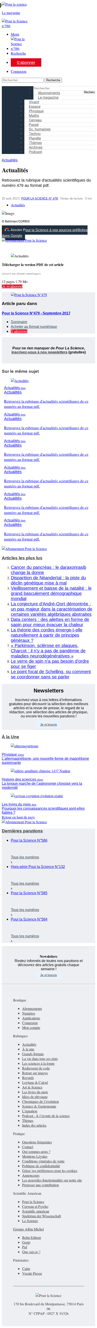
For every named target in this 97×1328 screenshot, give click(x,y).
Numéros (28, 1013)
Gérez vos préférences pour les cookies (49, 1170)
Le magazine (48, 97)
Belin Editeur (31, 1237)
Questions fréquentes (37, 1142)
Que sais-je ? (31, 1251)
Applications (31, 1018)
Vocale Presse (32, 1273)
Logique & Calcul (35, 1082)
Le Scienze (30, 1220)
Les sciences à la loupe (38, 1063)
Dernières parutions (22, 830)
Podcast (35, 152)
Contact (27, 1146)
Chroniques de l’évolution (40, 1101)
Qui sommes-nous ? (36, 1151)
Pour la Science (33, 1201)
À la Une (10, 736)
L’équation (29, 1111)
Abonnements (32, 1008)
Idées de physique (35, 1096)
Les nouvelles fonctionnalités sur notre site (52, 1180)
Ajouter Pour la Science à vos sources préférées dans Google (45, 233)
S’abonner (26, 62)
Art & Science (32, 1087)
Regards (28, 1077)
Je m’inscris (48, 724)
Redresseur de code (36, 1068)
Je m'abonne (12, 286)
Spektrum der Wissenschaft (41, 1215)
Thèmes (27, 1120)
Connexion (18, 71)
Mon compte (31, 1027)
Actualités (10, 160)
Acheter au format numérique (34, 327)
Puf (24, 1247)
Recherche (18, 53)
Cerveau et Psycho (35, 1206)
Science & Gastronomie (39, 1106)
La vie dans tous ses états (40, 1058)
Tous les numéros (25, 857)
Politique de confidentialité (41, 1165)
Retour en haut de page (18, 817)
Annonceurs (30, 1175)
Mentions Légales (34, 1156)
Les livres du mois (35, 1091)
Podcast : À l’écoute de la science (46, 1115)
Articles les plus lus (22, 558)
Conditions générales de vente (43, 1161)
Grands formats (33, 1053)
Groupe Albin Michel (28, 1229)
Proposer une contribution (40, 1184)
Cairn (26, 1268)
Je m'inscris (48, 975)
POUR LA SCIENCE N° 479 (39, 198)
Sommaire (19, 322)
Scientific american (35, 1211)
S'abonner (19, 331)
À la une (28, 1049)
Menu (15, 34)
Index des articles (34, 1125)
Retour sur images (35, 1072)
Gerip (26, 1242)
